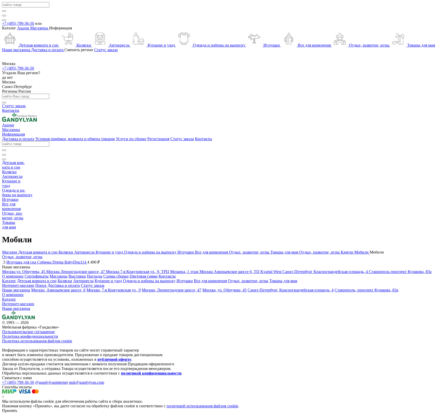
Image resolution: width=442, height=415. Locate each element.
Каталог (9, 299)
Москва (8, 82)
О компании (13, 294)
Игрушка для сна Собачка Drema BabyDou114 (46, 262)
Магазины (39, 28)
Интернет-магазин (18, 304)
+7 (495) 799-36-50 (18, 23)
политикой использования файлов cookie (202, 406)
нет (10, 77)
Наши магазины (16, 308)
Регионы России (16, 91)
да (4, 77)
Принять (9, 410)
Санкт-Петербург (17, 86)
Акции (23, 28)
